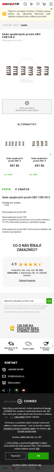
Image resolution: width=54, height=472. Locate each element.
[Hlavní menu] (51, 4)
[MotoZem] (10, 4)
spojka (24, 25)
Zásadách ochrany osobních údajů (19, 428)
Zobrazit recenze (27, 280)
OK (38, 456)
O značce (22, 189)
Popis (6, 189)
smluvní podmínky (37, 308)
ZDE (37, 449)
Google (47, 408)
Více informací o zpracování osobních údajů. (22, 312)
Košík (44, 4)
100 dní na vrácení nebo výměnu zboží (28, 328)
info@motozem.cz (16, 376)
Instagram (16, 389)
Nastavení (15, 456)
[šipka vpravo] (49, 154)
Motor (16, 25)
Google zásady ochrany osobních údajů (25, 307)
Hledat (25, 4)
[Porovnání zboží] (31, 4)
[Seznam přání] (38, 4)
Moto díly (8, 25)
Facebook (9, 389)
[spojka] (27, 70)
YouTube (23, 389)
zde (39, 465)
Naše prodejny (14, 382)
